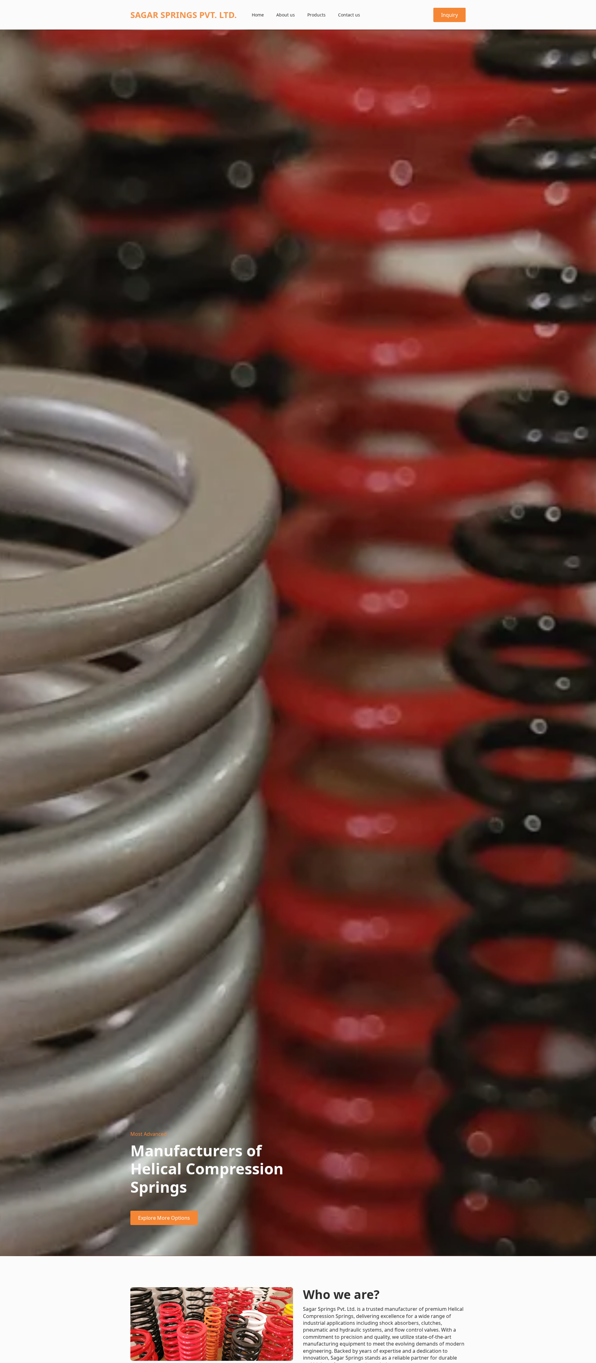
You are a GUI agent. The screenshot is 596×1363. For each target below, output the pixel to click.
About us (285, 15)
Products (316, 15)
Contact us (349, 15)
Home (258, 15)
